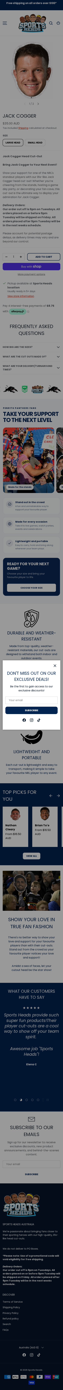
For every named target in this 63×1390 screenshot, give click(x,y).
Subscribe (31, 710)
